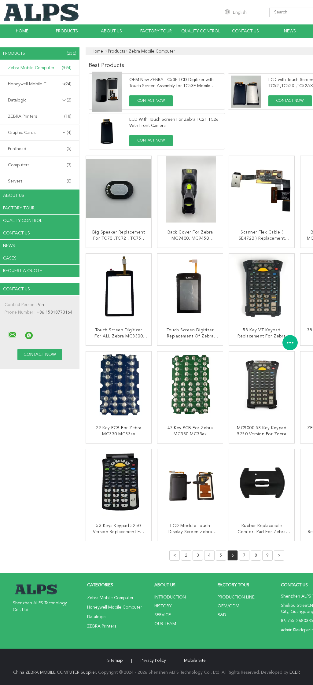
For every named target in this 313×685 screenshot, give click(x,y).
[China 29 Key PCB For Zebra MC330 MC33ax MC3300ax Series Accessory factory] (119, 385)
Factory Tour (156, 31)
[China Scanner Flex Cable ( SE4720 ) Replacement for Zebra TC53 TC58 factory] (262, 189)
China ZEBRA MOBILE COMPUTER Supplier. (55, 672)
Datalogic (40, 100)
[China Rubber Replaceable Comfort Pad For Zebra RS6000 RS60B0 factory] (262, 482)
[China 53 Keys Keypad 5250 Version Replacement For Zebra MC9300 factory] (119, 482)
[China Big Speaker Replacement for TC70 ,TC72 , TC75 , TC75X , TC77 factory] (119, 189)
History (162, 606)
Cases (10, 258)
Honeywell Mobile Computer (40, 84)
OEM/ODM (228, 606)
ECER (294, 672)
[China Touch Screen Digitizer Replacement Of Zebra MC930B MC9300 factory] (190, 287)
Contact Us (245, 31)
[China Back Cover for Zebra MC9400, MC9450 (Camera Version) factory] (190, 189)
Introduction (170, 597)
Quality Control (200, 31)
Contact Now (151, 101)
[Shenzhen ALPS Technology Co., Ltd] (12, 334)
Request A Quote (22, 271)
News (290, 31)
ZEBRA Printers (40, 116)
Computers (40, 165)
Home (22, 31)
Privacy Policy (153, 660)
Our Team (165, 624)
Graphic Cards (40, 133)
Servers (40, 181)
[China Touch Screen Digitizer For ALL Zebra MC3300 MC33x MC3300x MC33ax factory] (119, 287)
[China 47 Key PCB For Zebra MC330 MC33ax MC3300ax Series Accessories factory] (190, 385)
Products (67, 31)
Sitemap (115, 660)
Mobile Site (195, 660)
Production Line (236, 597)
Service (162, 615)
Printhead (40, 149)
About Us (111, 31)
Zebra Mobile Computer (40, 68)
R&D (222, 615)
